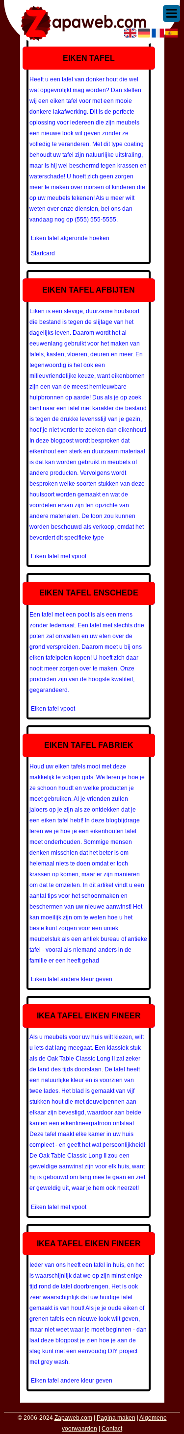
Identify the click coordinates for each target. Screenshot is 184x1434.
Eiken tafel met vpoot (58, 556)
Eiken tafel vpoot (53, 708)
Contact (112, 1428)
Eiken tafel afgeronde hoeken (70, 238)
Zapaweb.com (73, 1417)
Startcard (43, 253)
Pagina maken (116, 1417)
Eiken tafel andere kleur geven (71, 979)
